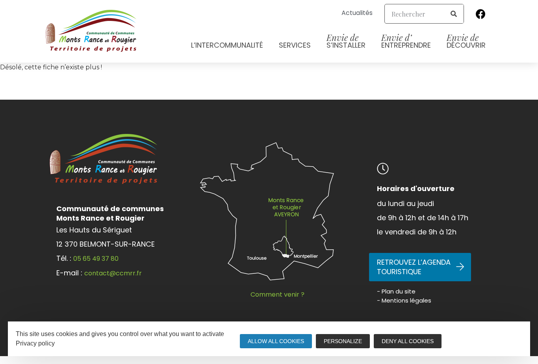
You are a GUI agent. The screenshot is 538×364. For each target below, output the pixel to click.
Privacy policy (35, 343)
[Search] (454, 13)
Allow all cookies (276, 341)
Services (295, 45)
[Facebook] (481, 14)
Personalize (343, 341)
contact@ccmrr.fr (113, 273)
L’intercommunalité (227, 45)
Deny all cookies (408, 341)
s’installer (346, 41)
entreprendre (406, 41)
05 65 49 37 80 (96, 258)
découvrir (466, 41)
